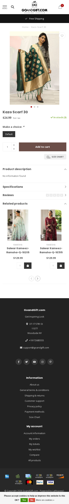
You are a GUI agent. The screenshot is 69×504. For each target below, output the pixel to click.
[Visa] (50, 482)
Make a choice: (13, 126)
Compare (34, 454)
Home (25, 27)
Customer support (34, 400)
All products (34, 460)
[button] (31, 107)
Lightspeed (58, 490)
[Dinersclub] (49, 476)
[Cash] (17, 476)
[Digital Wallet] (38, 476)
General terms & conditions (34, 390)
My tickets (34, 444)
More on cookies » (45, 500)
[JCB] (18, 482)
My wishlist (34, 449)
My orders (34, 438)
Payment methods (34, 411)
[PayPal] (39, 482)
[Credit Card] (28, 476)
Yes (24, 500)
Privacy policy (34, 406)
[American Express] (7, 476)
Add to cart (42, 146)
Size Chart (34, 417)
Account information (34, 433)
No (31, 500)
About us (34, 384)
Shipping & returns (35, 395)
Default (9, 134)
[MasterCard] (29, 482)
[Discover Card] (60, 476)
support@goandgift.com (36, 347)
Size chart (57, 156)
